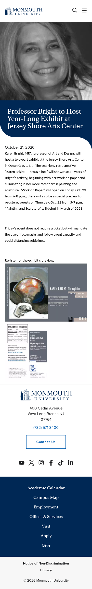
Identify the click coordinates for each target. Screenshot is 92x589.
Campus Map (46, 497)
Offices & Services (46, 516)
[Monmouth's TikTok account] (61, 463)
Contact (41, 442)
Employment (46, 507)
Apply (46, 535)
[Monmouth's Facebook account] (51, 463)
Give (46, 545)
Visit (46, 526)
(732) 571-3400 (46, 427)
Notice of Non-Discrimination (46, 563)
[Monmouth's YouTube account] (22, 463)
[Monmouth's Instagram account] (41, 463)
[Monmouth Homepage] (23, 11)
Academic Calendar (46, 488)
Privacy (46, 570)
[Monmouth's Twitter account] (31, 463)
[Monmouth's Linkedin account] (71, 463)
